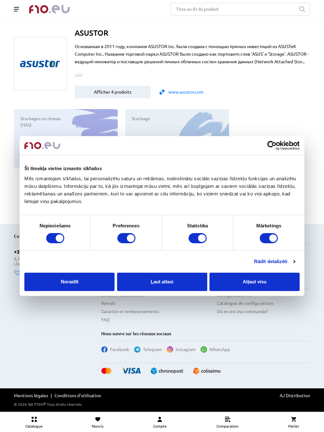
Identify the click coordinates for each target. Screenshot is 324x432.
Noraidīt (69, 281)
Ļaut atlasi (162, 281)
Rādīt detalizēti (271, 261)
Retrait (108, 303)
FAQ (105, 319)
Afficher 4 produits (112, 92)
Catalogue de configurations (245, 303)
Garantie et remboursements (130, 311)
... (79, 75)
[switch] (126, 238)
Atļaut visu (254, 281)
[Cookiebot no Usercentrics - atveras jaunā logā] (272, 145)
